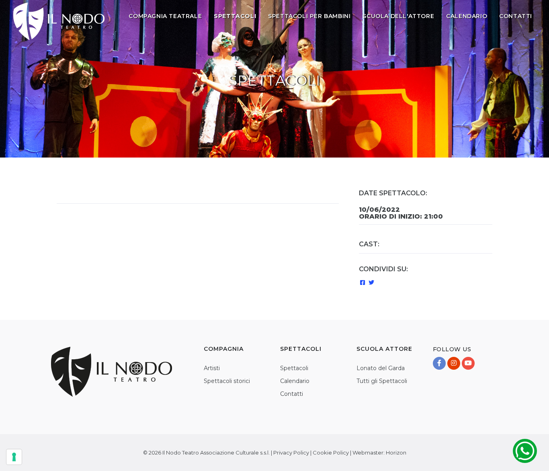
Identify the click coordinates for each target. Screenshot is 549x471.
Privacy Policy (291, 452)
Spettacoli (294, 368)
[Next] (331, 188)
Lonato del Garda (380, 368)
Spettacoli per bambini (309, 16)
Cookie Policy (331, 452)
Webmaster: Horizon (379, 452)
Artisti (212, 368)
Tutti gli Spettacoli (381, 381)
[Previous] (65, 188)
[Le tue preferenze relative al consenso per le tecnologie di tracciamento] (14, 457)
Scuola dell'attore (398, 16)
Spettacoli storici (227, 381)
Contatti (515, 16)
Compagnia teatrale (165, 16)
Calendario (466, 16)
